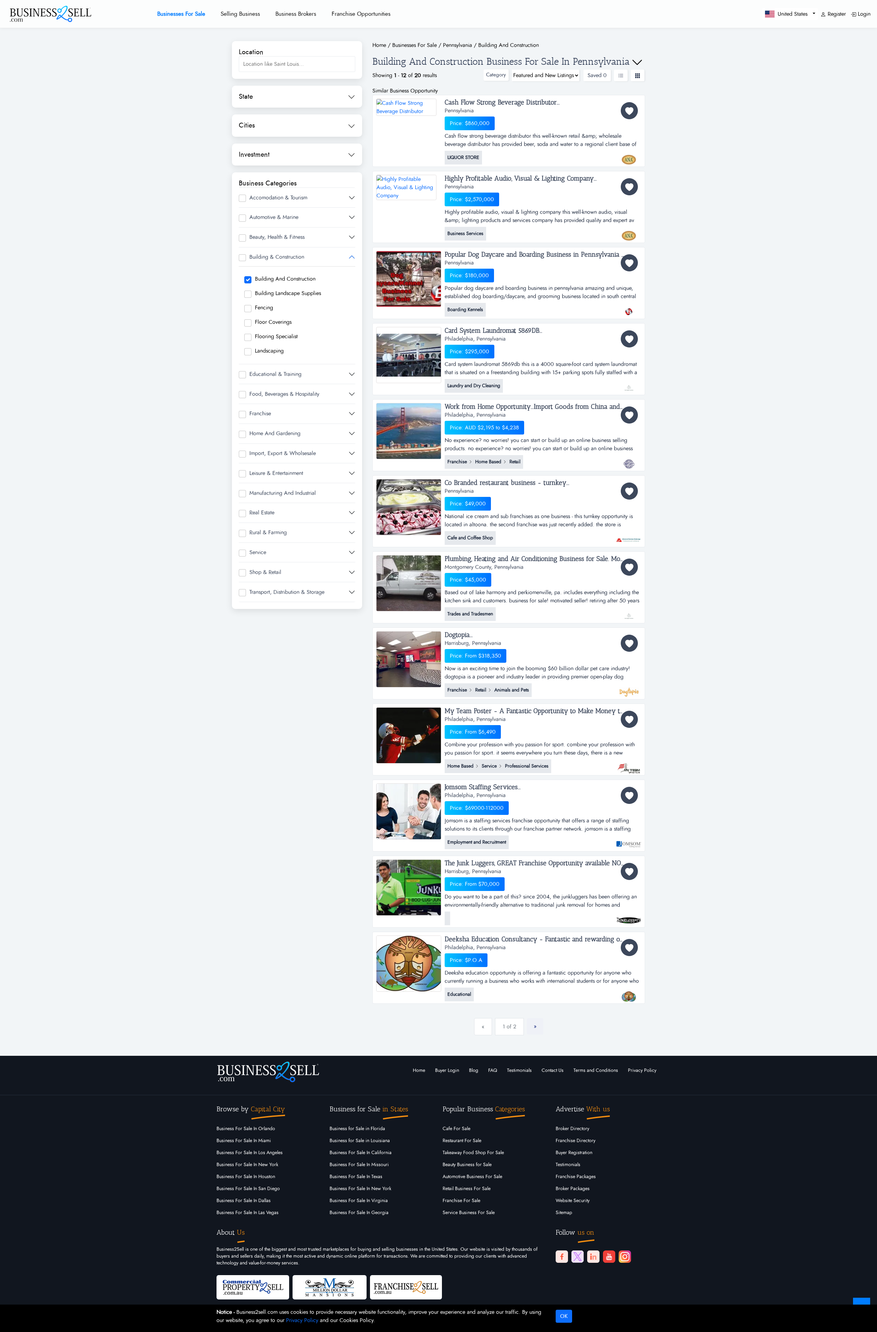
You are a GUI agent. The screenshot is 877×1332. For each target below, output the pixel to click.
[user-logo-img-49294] (628, 765)
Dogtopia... (459, 635)
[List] (621, 75)
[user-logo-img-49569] (628, 689)
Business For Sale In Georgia (359, 1212)
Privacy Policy (642, 1070)
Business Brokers (295, 14)
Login (863, 14)
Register (836, 14)
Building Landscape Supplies (288, 293)
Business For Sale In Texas (356, 1176)
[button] (790, 14)
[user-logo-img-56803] (628, 308)
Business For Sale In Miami (244, 1140)
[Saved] (629, 110)
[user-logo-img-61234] (628, 156)
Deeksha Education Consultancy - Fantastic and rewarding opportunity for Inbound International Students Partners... (543, 939)
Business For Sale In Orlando (246, 1128)
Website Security (573, 1200)
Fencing (264, 307)
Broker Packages (573, 1188)
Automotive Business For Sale (472, 1176)
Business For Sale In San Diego (248, 1188)
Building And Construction (285, 279)
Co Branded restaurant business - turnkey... (507, 483)
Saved (597, 75)
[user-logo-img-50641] (628, 613)
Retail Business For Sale (467, 1188)
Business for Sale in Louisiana (360, 1140)
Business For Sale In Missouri (359, 1164)
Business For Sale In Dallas (244, 1200)
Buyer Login (447, 1070)
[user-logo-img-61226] (628, 232)
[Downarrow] (637, 62)
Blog (473, 1070)
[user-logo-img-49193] (628, 841)
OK (564, 1316)
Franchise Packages (576, 1176)
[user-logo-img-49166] (628, 917)
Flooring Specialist (276, 336)
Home (419, 1070)
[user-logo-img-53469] (628, 536)
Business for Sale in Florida (357, 1128)
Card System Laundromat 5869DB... (493, 330)
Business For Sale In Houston (246, 1176)
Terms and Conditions (595, 1070)
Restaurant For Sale (462, 1140)
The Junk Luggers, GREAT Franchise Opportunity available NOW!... (538, 863)
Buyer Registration (574, 1152)
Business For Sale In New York (247, 1164)
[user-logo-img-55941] (628, 384)
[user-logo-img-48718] (628, 993)
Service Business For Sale (469, 1212)
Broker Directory (572, 1128)
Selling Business (240, 14)
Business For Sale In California (361, 1152)
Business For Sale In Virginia (359, 1200)
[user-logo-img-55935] (628, 460)
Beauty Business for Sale (467, 1164)
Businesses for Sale (181, 14)
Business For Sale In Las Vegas (248, 1212)
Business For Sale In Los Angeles (250, 1152)
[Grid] (637, 75)
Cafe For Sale (456, 1128)
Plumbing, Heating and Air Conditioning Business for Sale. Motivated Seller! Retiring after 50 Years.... (543, 559)
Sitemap (564, 1212)
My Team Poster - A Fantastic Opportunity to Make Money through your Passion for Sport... (543, 711)
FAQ (492, 1070)
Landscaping (269, 351)
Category (496, 74)
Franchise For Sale (461, 1200)
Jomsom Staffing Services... (483, 787)
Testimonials (519, 1070)
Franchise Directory (575, 1140)
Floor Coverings (273, 322)
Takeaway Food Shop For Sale (473, 1152)
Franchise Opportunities (361, 14)
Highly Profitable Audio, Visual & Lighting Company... (521, 178)
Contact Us (553, 1070)
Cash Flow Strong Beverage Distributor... (502, 102)
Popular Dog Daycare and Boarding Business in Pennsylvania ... (535, 254)
